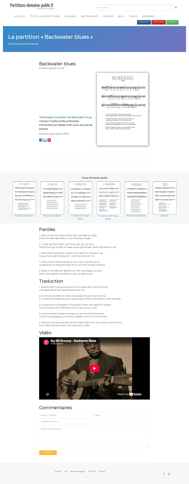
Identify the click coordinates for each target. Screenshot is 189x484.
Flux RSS (91, 471)
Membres (148, 16)
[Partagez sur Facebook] (41, 140)
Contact (102, 471)
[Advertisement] (65, 93)
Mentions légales (78, 471)
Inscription (158, 22)
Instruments (90, 16)
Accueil (20, 16)
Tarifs (133, 16)
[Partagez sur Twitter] (45, 140)
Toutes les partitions (45, 16)
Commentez (48, 453)
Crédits (172, 22)
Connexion (144, 22)
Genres (108, 16)
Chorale (70, 16)
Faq (65, 471)
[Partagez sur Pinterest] (49, 140)
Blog (121, 16)
